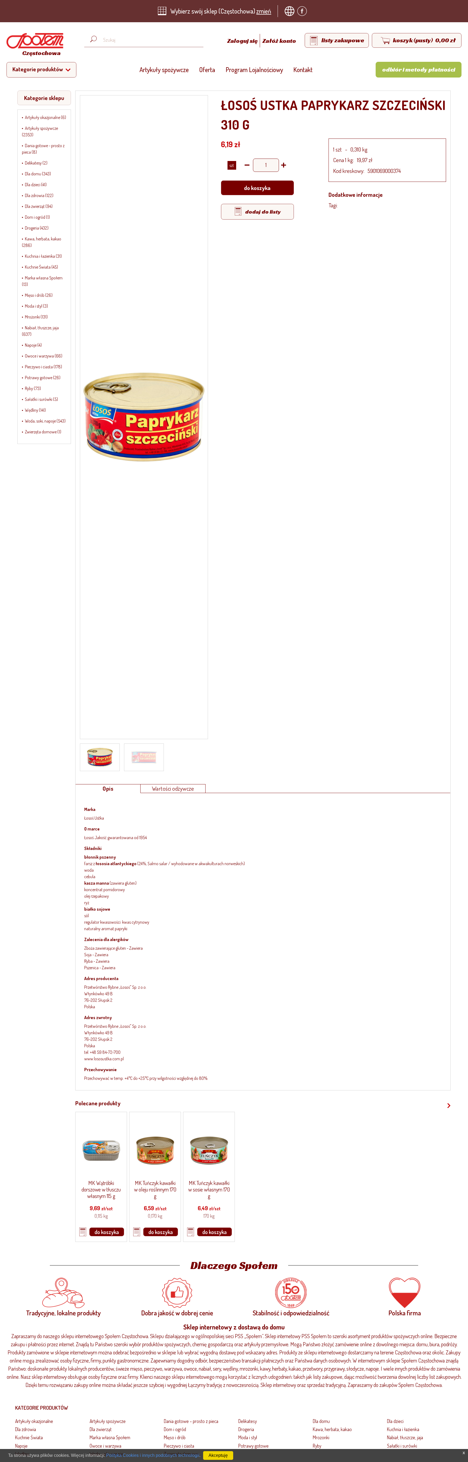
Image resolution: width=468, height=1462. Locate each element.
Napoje (21, 1446)
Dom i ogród (175, 1429)
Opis (108, 788)
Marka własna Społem (110, 1437)
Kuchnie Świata (29, 1437)
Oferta (207, 69)
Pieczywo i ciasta (179, 1446)
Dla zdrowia (25, 1429)
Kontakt (303, 69)
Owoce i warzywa (105, 1446)
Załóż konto (279, 40)
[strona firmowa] (291, 11)
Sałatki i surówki (402, 1446)
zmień (263, 11)
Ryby (317, 1446)
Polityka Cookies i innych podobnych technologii (152, 1455)
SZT (231, 165)
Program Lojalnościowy (254, 69)
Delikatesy (247, 1421)
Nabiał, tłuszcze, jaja (405, 1437)
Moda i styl (247, 1437)
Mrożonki (321, 1437)
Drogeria (246, 1429)
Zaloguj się (243, 40)
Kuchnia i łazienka (403, 1429)
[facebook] (303, 11)
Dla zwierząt (101, 1429)
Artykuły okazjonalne (34, 1421)
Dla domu (321, 1421)
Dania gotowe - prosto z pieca (191, 1421)
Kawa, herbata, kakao (332, 1429)
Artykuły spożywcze (164, 69)
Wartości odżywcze (173, 788)
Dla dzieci (395, 1421)
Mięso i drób (175, 1437)
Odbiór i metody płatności (418, 69)
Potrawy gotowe (253, 1446)
